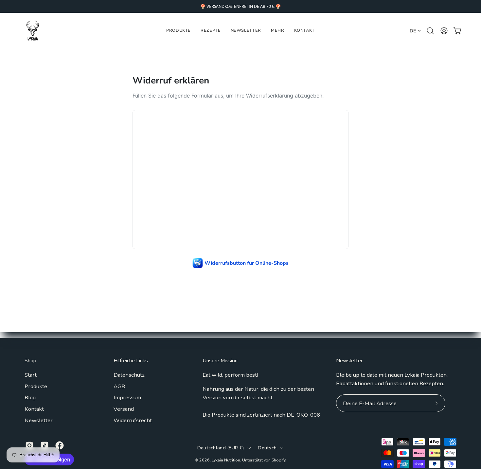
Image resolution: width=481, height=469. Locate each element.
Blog (30, 397)
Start (31, 375)
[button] (277, 31)
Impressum (127, 397)
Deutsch (267, 447)
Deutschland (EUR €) (220, 447)
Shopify (278, 460)
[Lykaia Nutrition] (33, 31)
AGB (119, 386)
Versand (124, 409)
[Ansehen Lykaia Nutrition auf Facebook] (59, 445)
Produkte (36, 386)
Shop (30, 361)
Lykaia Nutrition (226, 460)
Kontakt (34, 409)
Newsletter (39, 420)
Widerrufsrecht (133, 420)
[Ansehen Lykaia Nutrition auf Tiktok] (44, 445)
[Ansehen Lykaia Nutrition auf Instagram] (29, 445)
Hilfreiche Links (131, 361)
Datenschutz (129, 375)
